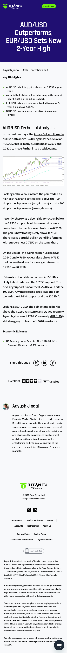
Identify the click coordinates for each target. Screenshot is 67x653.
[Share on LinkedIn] (44, 363)
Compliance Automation (22, 539)
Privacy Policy (23, 534)
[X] (29, 509)
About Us (47, 526)
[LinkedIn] (35, 509)
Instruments (16, 520)
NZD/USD (11, 111)
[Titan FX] (12, 6)
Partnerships (33, 526)
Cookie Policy (40, 534)
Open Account (48, 6)
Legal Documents (45, 539)
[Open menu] (61, 6)
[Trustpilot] (39, 381)
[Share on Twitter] (36, 363)
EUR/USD (11, 103)
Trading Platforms (34, 520)
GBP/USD (56, 316)
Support (50, 520)
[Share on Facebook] (53, 363)
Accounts (18, 526)
